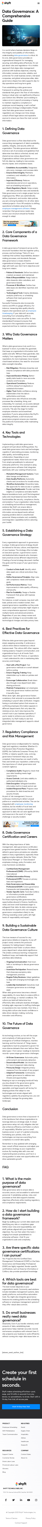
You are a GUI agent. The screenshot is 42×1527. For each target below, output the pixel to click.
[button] (38, 3)
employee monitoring (24, 804)
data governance (21, 55)
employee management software (16, 209)
